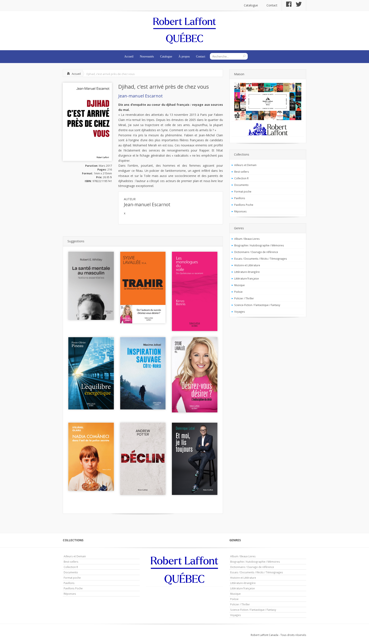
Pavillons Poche (243, 204)
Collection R (241, 178)
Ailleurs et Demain (245, 165)
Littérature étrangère (247, 272)
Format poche (242, 191)
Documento (241, 185)
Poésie (238, 291)
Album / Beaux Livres (247, 238)
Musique (239, 285)
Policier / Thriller (244, 298)
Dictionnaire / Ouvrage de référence (256, 252)
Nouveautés (147, 56)
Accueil (128, 56)
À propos (184, 56)
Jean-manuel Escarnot (140, 96)
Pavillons (239, 198)
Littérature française (246, 278)
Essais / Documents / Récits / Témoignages (260, 258)
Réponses (240, 211)
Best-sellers (241, 171)
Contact (271, 5)
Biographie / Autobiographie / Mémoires (259, 245)
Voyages (239, 311)
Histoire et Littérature (247, 265)
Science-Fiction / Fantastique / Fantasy (257, 305)
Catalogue (251, 5)
